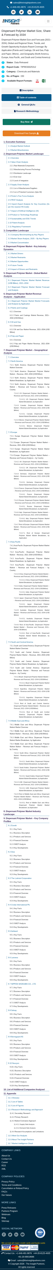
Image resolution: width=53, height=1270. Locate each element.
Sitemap (5, 1221)
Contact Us (7, 1159)
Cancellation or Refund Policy (15, 1188)
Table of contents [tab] (27, 97)
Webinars (6, 1214)
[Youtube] (23, 1236)
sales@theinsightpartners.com (27, 3)
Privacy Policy (8, 1182)
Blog (4, 1218)
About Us (6, 1156)
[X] (11, 1236)
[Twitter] (21, 12)
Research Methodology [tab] (27, 111)
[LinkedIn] (29, 12)
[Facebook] (13, 12)
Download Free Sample (25, 133)
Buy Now (25, 122)
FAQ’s (4, 1192)
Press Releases (9, 1208)
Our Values (7, 1195)
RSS (4, 1165)
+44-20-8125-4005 (35, 7)
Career (5, 1162)
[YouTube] (37, 12)
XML (4, 1169)
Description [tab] (27, 90)
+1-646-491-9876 (17, 7)
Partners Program (10, 1211)
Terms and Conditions (11, 1185)
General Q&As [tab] (28, 105)
